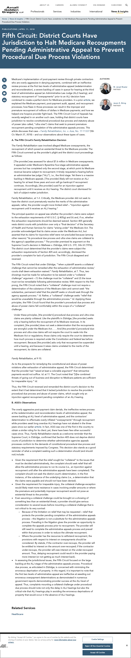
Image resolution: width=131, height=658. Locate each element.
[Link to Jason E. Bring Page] (105, 104)
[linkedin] (4, 86)
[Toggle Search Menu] (126, 5)
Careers (60, 5)
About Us (44, 5)
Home (4, 19)
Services (57, 12)
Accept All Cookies (97, 653)
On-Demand (99, 5)
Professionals (37, 12)
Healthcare (17, 614)
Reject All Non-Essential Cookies (97, 646)
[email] (4, 93)
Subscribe (116, 5)
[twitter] (4, 80)
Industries (76, 12)
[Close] (127, 645)
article (87, 100)
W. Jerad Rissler (120, 87)
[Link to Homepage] (16, 9)
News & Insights (119, 12)
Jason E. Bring (119, 103)
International (96, 12)
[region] (65, 646)
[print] (4, 100)
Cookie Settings (97, 639)
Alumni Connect (78, 5)
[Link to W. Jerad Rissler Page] (105, 88)
